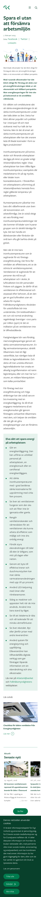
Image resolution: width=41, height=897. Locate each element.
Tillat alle (10, 876)
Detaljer (9, 884)
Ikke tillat (10, 891)
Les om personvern (11, 868)
